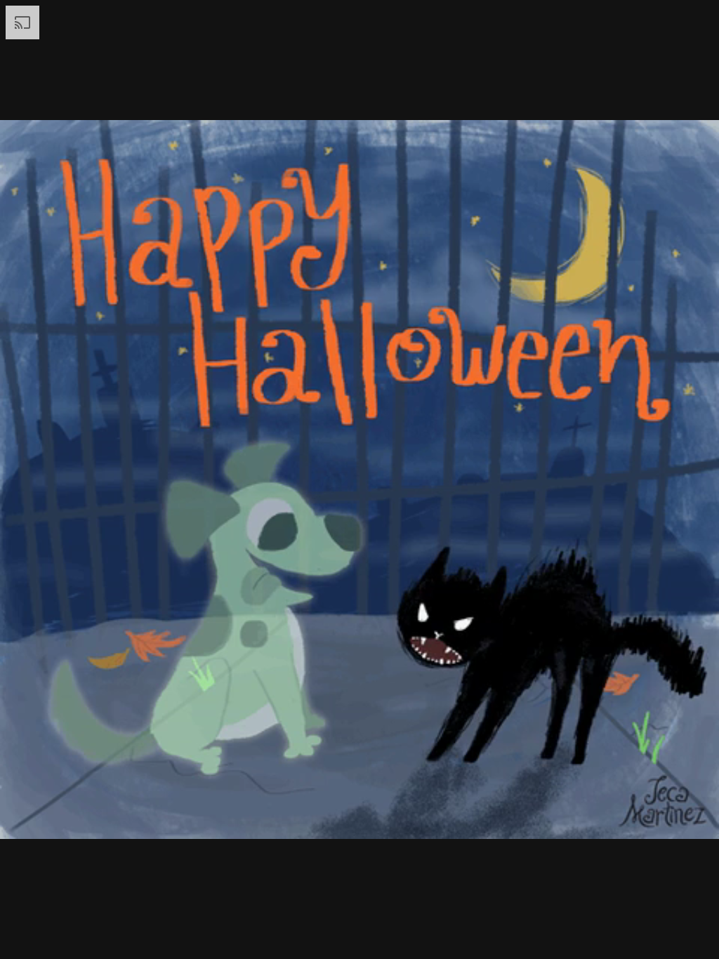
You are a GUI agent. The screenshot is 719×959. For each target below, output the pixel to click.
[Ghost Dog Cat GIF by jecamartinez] (359, 479)
